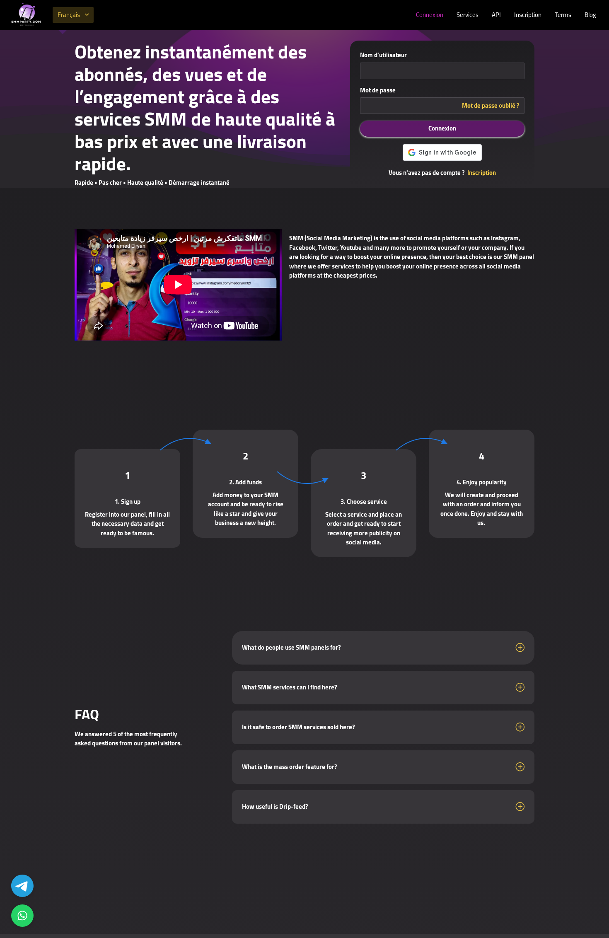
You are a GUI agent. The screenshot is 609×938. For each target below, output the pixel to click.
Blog (590, 15)
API (496, 15)
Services (468, 15)
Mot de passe (378, 90)
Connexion (429, 15)
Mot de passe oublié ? (491, 106)
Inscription (527, 15)
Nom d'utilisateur (383, 55)
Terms (563, 15)
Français (69, 15)
